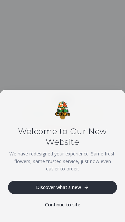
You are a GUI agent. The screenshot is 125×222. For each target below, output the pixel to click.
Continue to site (62, 204)
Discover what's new (58, 187)
